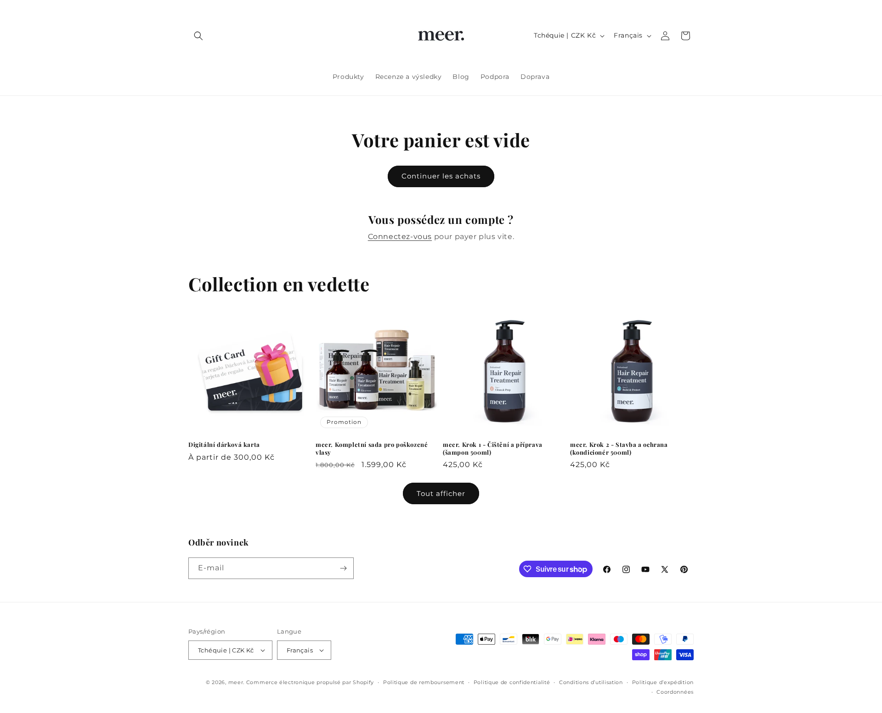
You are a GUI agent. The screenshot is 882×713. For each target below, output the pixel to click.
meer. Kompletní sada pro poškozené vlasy (372, 448)
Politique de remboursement (423, 682)
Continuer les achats (441, 176)
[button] (198, 36)
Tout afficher (441, 493)
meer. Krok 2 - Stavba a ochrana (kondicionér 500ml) (619, 448)
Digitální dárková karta (224, 444)
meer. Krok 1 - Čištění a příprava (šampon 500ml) (493, 448)
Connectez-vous (400, 236)
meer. (236, 682)
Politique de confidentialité (512, 682)
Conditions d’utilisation (591, 682)
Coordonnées (675, 692)
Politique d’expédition (663, 682)
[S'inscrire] (343, 568)
